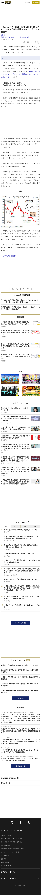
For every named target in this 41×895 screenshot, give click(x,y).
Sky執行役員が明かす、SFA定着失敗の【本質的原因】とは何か (20, 671)
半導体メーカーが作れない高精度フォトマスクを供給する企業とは (20, 691)
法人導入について (6, 866)
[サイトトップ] (8, 2)
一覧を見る (20, 698)
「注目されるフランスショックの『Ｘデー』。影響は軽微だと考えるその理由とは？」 (20, 74)
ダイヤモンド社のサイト (9, 872)
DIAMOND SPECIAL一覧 (10, 778)
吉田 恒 (3, 35)
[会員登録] (36, 2)
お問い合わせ (5, 862)
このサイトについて (7, 835)
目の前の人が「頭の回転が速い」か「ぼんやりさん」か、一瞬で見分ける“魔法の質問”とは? (20, 301)
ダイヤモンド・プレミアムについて (11, 838)
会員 (35, 526)
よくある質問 (5, 855)
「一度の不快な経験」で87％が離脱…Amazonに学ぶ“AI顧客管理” (20, 685)
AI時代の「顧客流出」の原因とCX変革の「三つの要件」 (20, 665)
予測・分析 (4, 37)
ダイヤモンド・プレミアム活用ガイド (12, 842)
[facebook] (20, 823)
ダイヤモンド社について (9, 879)
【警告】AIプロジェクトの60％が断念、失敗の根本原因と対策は (20, 678)
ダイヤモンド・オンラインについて (12, 830)
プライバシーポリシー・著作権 (10, 852)
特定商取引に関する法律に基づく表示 (12, 849)
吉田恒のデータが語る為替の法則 (19, 37)
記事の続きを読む (9, 256)
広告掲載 (3, 859)
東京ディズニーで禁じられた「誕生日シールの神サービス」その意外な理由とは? (20, 308)
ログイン (27, 2)
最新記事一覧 (20, 766)
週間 (25, 526)
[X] (11, 823)
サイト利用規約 (5, 845)
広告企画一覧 (5, 783)
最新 (5, 526)
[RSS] (29, 823)
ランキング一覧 (20, 623)
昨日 (15, 526)
